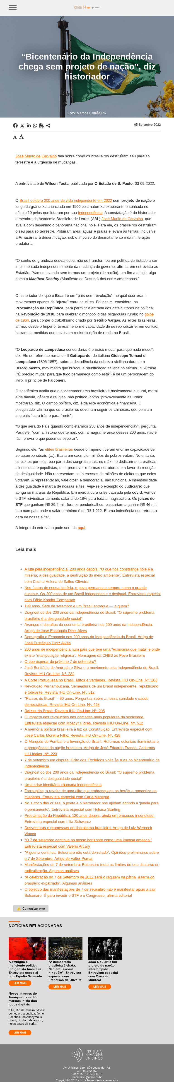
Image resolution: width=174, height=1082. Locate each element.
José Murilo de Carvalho (36, 156)
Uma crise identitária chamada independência (63, 785)
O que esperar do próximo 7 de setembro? (60, 661)
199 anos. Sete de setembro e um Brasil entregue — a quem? (76, 606)
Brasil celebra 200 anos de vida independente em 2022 (65, 200)
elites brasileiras (59, 449)
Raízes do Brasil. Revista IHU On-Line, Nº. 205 (64, 711)
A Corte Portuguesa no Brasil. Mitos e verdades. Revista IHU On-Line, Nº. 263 (90, 680)
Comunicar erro (31, 908)
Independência (90, 213)
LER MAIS (20, 983)
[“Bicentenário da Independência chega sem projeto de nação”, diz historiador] (48, 125)
